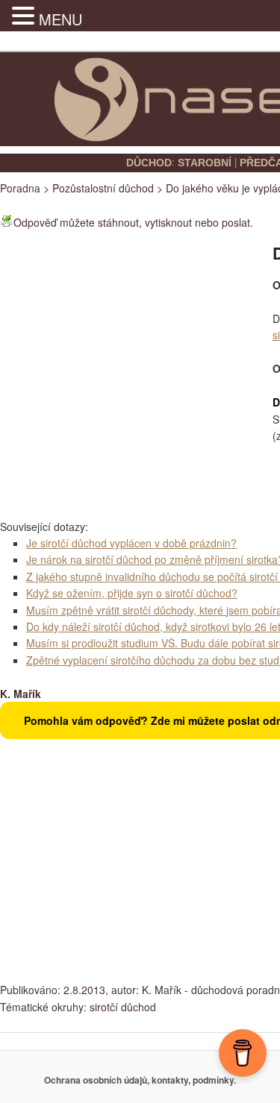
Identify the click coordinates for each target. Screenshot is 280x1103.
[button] (25, 16)
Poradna (20, 187)
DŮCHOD (149, 163)
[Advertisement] (140, 374)
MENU (60, 19)
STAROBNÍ (204, 163)
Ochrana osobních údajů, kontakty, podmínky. (140, 1080)
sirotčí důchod (123, 1006)
